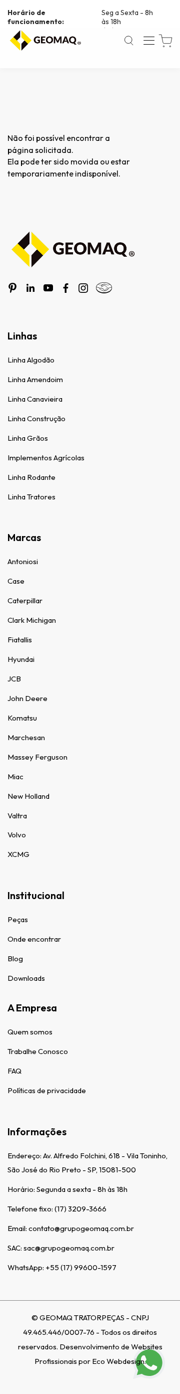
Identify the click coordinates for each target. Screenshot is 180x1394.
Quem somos (30, 1031)
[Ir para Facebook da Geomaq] (65, 288)
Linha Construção (37, 418)
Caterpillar (25, 600)
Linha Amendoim (35, 379)
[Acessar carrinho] (165, 41)
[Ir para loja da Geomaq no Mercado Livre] (104, 288)
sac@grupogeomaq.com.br (69, 1248)
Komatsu (22, 718)
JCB (14, 678)
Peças (18, 919)
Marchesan (26, 737)
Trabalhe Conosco (38, 1051)
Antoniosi (23, 561)
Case (16, 581)
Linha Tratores (32, 496)
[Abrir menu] (149, 40)
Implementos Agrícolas (46, 457)
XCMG (19, 854)
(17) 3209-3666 (80, 1208)
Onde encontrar (34, 939)
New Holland (29, 796)
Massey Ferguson (38, 757)
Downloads (26, 978)
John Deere (28, 698)
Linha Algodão (31, 360)
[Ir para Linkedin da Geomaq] (31, 288)
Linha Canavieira (35, 399)
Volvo (17, 834)
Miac (16, 776)
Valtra (17, 815)
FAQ (15, 1071)
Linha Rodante (32, 477)
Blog (15, 958)
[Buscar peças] (129, 40)
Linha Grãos (28, 438)
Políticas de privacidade (47, 1090)
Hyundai (21, 659)
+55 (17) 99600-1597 (81, 1267)
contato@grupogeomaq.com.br (81, 1228)
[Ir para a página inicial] (45, 40)
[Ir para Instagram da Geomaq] (83, 288)
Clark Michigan (32, 620)
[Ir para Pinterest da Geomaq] (13, 288)
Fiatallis (20, 639)
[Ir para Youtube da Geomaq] (48, 287)
